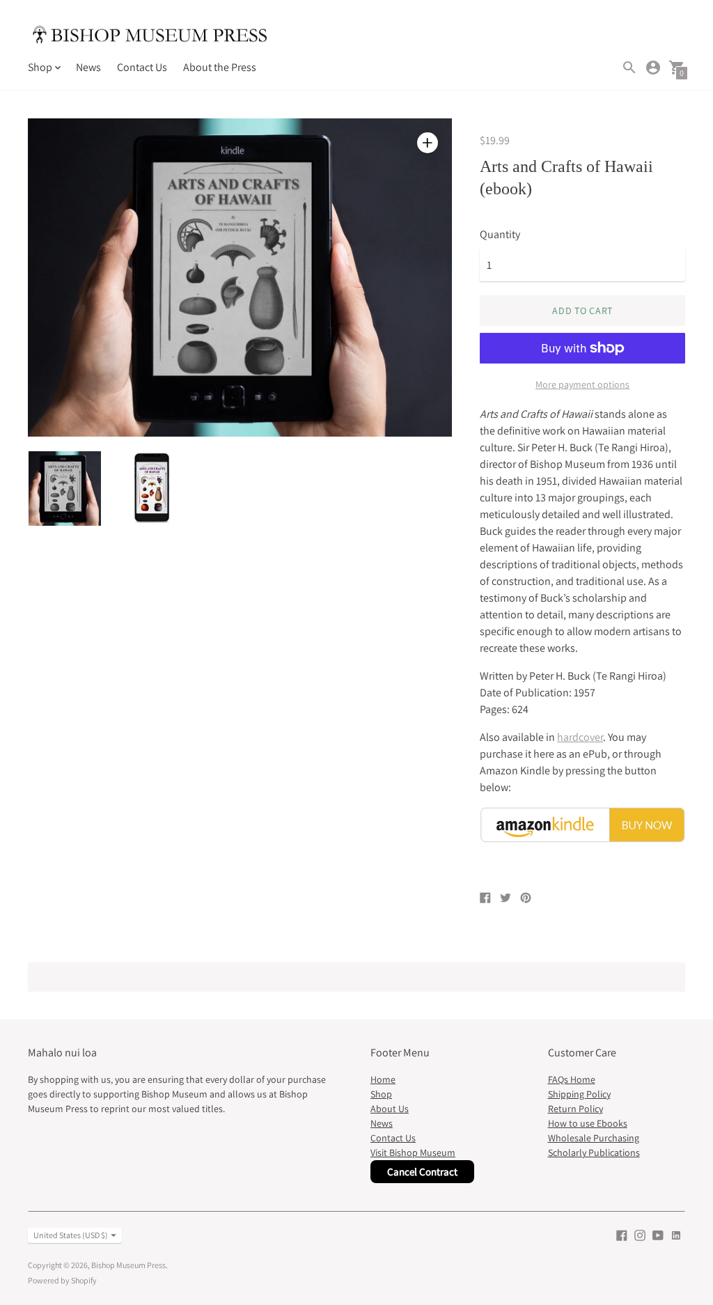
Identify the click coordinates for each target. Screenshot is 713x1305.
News (88, 67)
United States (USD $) (70, 1235)
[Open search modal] (629, 67)
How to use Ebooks (587, 1123)
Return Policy (575, 1108)
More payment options (582, 384)
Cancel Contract (422, 1171)
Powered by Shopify (62, 1280)
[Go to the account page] (653, 67)
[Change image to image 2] (152, 488)
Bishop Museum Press (128, 1265)
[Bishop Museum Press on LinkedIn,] (676, 1234)
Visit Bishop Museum (412, 1152)
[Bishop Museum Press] (150, 37)
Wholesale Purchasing (593, 1138)
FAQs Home (571, 1079)
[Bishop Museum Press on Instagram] (639, 1234)
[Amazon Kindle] (582, 838)
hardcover (580, 737)
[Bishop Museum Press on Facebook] (621, 1234)
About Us (389, 1108)
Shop (381, 1094)
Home (382, 1079)
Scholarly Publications (594, 1152)
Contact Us (142, 67)
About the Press (219, 67)
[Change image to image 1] (65, 488)
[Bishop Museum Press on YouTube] (658, 1234)
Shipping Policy (579, 1094)
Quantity (500, 234)
